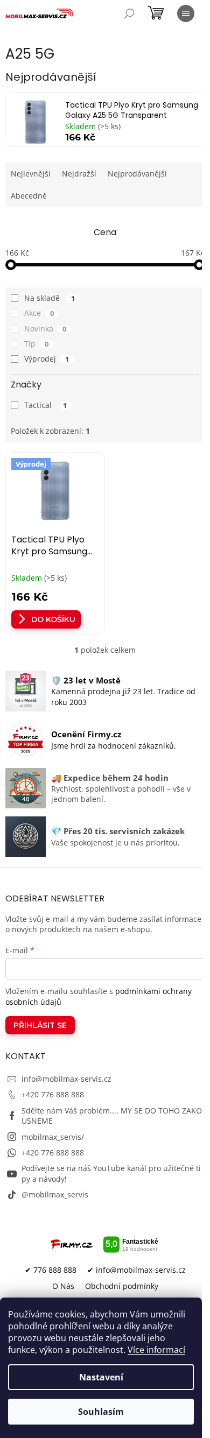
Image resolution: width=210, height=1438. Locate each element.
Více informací (156, 1350)
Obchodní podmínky (121, 1286)
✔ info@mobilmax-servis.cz (136, 1270)
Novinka (45, 328)
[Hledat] (129, 13)
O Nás (63, 1286)
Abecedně (29, 196)
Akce (39, 313)
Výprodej (46, 359)
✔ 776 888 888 (50, 1270)
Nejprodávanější (137, 173)
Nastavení (101, 1377)
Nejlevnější (31, 173)
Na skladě (49, 298)
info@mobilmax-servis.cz (66, 1079)
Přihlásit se (40, 1025)
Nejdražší (79, 173)
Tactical (45, 405)
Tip (36, 344)
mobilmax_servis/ (53, 1137)
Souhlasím (101, 1412)
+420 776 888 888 (53, 1094)
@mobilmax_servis (55, 1194)
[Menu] (186, 13)
